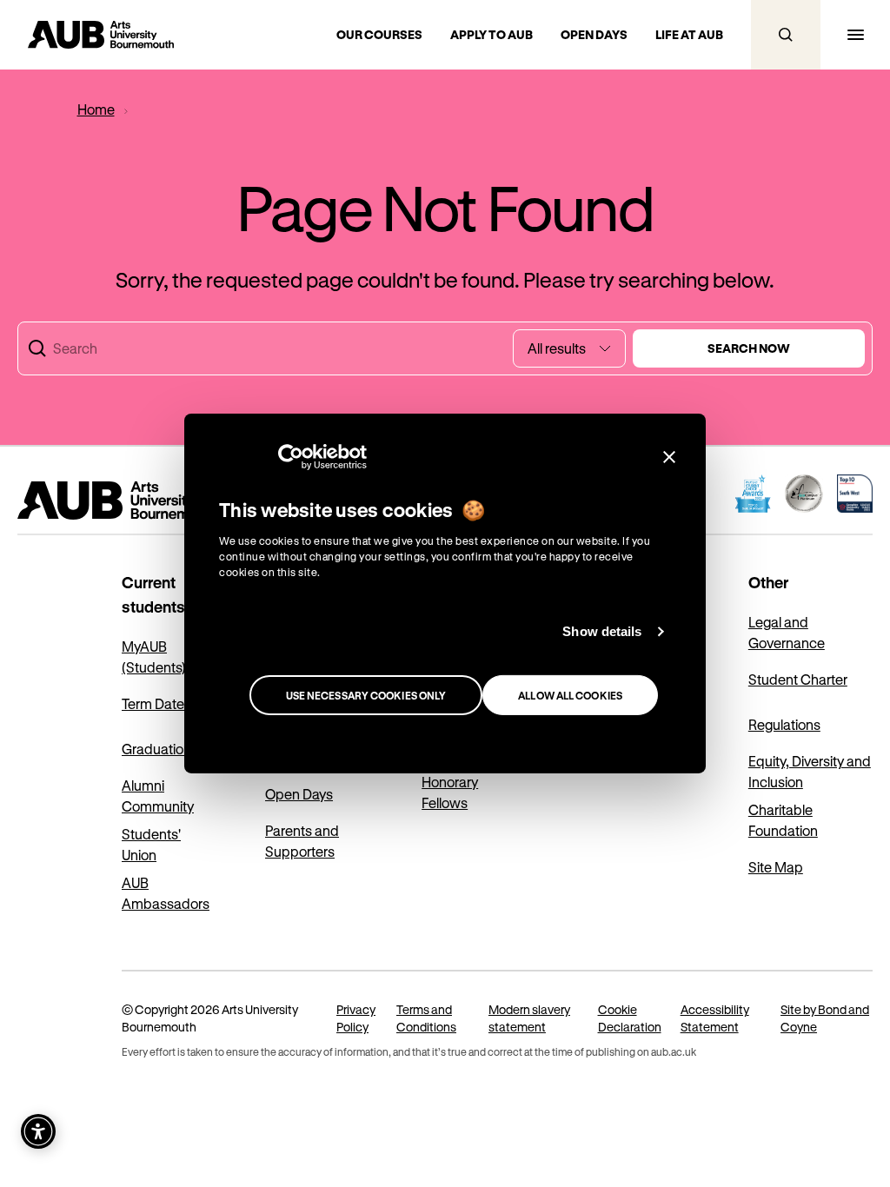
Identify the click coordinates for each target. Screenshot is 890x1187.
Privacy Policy (355, 1018)
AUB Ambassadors (165, 893)
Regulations (784, 724)
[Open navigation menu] (855, 35)
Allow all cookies (570, 695)
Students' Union (151, 844)
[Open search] (785, 35)
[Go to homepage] (156, 500)
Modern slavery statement (529, 1018)
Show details (601, 631)
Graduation (156, 748)
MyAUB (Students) (154, 656)
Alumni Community (158, 795)
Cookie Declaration (629, 1018)
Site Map (775, 867)
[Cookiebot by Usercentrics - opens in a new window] (291, 457)
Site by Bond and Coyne (824, 1018)
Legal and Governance (786, 632)
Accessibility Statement (715, 1018)
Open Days (299, 794)
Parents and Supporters (302, 840)
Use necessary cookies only (366, 695)
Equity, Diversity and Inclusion (809, 771)
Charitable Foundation (783, 820)
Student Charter (797, 679)
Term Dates (156, 703)
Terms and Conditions (426, 1018)
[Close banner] (669, 457)
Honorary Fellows (450, 792)
